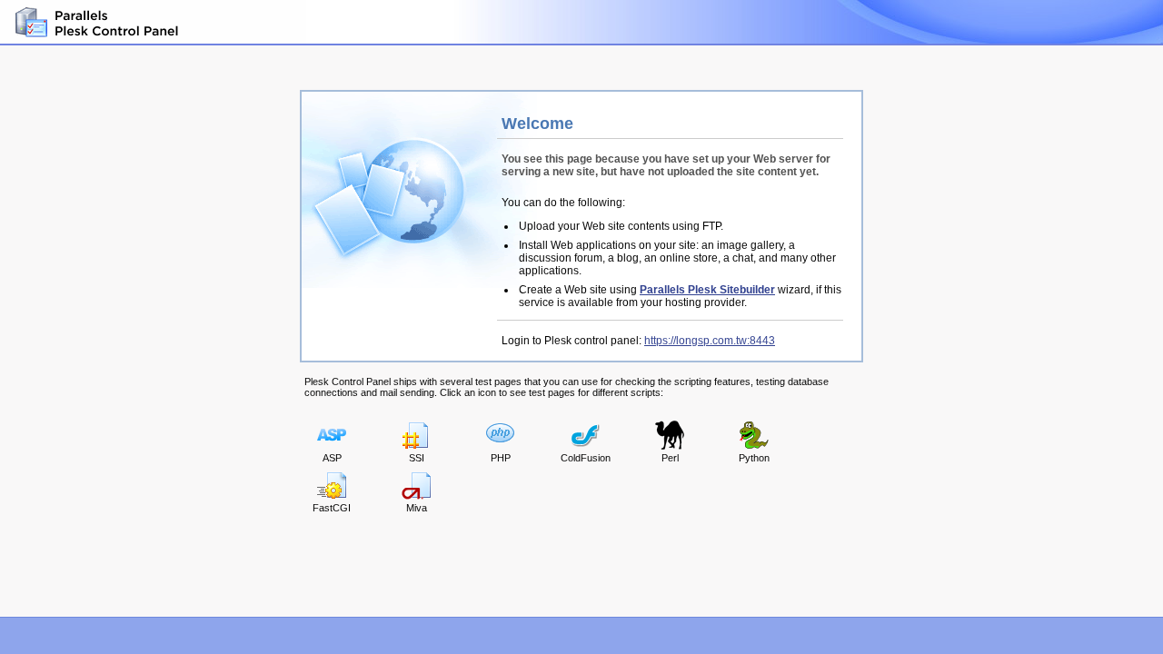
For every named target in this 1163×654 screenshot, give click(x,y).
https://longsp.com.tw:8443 (709, 340)
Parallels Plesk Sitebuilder (707, 289)
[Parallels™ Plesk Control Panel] (95, 22)
